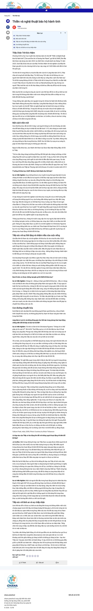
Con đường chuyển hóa (22, 44)
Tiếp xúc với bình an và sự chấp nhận (26, 47)
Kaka (19, 26)
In (58, 562)
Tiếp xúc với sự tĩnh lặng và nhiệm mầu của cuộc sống (31, 41)
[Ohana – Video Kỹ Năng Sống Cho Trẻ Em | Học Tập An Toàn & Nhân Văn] (11, 4)
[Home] (8, 21)
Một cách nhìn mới (21, 38)
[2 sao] (30, 556)
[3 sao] (33, 556)
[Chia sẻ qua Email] (8, 32)
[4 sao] (35, 556)
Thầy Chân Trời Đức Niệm (23, 35)
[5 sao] (38, 556)
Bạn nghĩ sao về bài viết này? (18, 556)
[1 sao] (27, 556)
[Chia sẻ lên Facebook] (8, 27)
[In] (8, 38)
